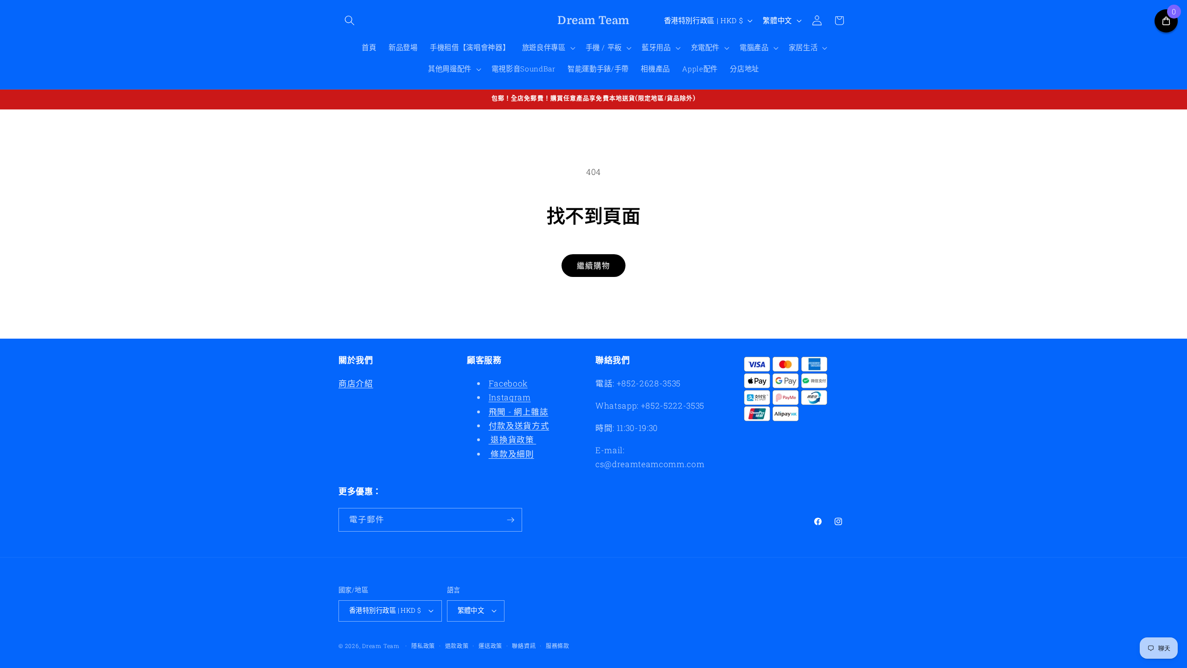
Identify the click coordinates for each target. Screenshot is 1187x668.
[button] (349, 20)
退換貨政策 (512, 439)
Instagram (510, 397)
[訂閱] (510, 520)
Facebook (508, 383)
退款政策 (457, 645)
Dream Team (381, 645)
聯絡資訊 (524, 645)
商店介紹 (355, 383)
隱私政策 (423, 645)
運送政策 (490, 645)
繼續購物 (593, 265)
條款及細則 (511, 454)
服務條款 (557, 645)
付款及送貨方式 (519, 425)
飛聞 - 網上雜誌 (519, 411)
